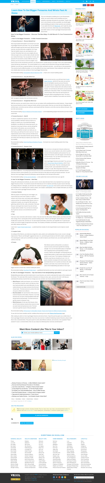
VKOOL (36, 474)
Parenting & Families (71, 460)
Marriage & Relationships (72, 465)
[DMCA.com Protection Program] (15, 479)
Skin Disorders (28, 446)
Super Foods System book (24, 227)
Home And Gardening (86, 464)
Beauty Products (42, 465)
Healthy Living (56, 456)
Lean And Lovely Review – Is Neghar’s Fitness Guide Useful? (27, 386)
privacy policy (80, 481)
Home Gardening (85, 459)
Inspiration (69, 442)
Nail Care (55, 441)
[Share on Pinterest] (88, 5)
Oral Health (13, 447)
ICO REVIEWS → (81, 113)
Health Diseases (28, 447)
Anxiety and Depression (30, 467)
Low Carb (13, 442)
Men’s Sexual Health (29, 464)
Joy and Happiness (71, 457)
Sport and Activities (85, 462)
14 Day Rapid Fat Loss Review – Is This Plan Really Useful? (27, 388)
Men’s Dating (70, 447)
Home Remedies (46, 1)
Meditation (55, 444)
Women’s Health (14, 464)
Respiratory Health (29, 457)
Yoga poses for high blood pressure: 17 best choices (25, 394)
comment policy (29, 410)
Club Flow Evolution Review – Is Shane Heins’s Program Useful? (28, 392)
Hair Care (41, 442)
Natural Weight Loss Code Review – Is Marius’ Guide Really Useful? (86, 242)
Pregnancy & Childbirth (58, 464)
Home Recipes (84, 454)
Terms (75, 481)
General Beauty (42, 464)
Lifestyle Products (85, 457)
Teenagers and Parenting (72, 464)
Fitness (12, 441)
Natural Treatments (57, 462)
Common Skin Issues (29, 460)
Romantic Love (70, 449)
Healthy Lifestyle (70, 452)
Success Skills (84, 456)
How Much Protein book (30, 270)
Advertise (58, 479)
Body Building (14, 459)
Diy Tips (82, 442)
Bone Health (13, 451)
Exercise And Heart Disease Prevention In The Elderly (25, 384)
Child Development (71, 456)
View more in (80, 287)
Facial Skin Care (56, 452)
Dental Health (14, 457)
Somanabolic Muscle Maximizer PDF (33, 72)
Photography (84, 451)
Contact (68, 479)
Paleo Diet (41, 454)
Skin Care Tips (56, 454)
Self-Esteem (69, 446)
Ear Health (13, 444)
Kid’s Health (13, 449)
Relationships (60, 1)
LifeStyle (68, 1)
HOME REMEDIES (58, 438)
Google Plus (34, 480)
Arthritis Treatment (29, 456)
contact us (66, 410)
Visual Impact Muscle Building (55, 163)
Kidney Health (14, 460)
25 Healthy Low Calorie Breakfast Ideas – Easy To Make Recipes (28, 390)
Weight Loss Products (58, 465)
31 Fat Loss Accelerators (30, 177)
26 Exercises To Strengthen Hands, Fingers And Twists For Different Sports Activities (45, 310)
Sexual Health (28, 452)
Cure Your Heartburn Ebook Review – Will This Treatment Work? (87, 255)
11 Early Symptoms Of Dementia (84, 205)
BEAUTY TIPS (42, 438)
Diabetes (27, 441)
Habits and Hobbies (71, 459)
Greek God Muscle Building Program (33, 142)
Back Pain (55, 446)
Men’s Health (14, 456)
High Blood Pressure (29, 462)
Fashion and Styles (43, 467)
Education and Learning (86, 467)
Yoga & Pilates (42, 460)
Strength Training (14, 467)
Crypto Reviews (26, 1)
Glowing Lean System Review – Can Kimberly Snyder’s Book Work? (29, 396)
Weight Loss (41, 459)
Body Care (41, 447)
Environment (84, 449)
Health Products (28, 451)
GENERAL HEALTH (16, 438)
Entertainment (84, 452)
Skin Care (41, 451)
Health (33, 1)
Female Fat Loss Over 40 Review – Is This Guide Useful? (86, 269)
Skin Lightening (56, 457)
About (54, 479)
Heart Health (13, 454)
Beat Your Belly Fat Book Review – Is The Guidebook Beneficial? (86, 249)
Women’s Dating (70, 454)
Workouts (41, 441)
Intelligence (83, 446)
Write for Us (63, 479)
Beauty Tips (41, 452)
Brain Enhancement (29, 459)
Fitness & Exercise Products (59, 467)
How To (53, 1)
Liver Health (13, 452)
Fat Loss (41, 444)
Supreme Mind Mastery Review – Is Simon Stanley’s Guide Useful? (87, 235)
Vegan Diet (55, 449)
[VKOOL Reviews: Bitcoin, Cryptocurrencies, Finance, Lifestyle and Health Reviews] (15, 1)
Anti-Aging (41, 446)
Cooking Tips (84, 447)
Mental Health (14, 462)
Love (68, 441)
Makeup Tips (42, 457)
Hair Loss (41, 449)
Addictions (27, 442)
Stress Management (71, 462)
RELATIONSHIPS (71, 438)
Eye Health (13, 446)
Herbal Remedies (57, 459)
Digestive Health (14, 465)
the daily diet (50, 185)
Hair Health (55, 451)
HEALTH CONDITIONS (31, 438)
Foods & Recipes (42, 462)
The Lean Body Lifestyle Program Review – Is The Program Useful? (83, 191)
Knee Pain (55, 447)
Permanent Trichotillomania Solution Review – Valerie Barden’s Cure (86, 262)
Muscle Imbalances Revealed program (32, 111)
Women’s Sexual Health (30, 465)
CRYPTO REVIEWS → (83, 109)
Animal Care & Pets (85, 465)
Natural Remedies (57, 460)
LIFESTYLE (84, 438)
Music (82, 441)
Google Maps (34, 478)
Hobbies (83, 444)
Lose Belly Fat (28, 449)
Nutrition (55, 442)
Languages (69, 444)
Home (12, 4)
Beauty (38, 1)
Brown (30, 401)
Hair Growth (41, 456)
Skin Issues (27, 444)
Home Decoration (85, 460)
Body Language (70, 451)
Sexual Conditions (29, 454)
